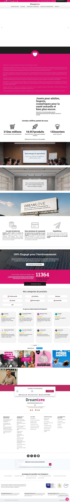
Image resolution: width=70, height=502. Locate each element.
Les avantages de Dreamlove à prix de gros (7, 424)
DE (35, 410)
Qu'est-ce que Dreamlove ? (46, 419)
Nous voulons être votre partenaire (48, 423)
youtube (41, 456)
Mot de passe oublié (23, 394)
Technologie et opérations (33, 6)
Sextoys (13, 300)
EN (32, 410)
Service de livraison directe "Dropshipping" (21, 420)
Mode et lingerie (36, 300)
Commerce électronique (35, 420)
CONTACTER (60, 427)
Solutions (22, 6)
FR (34, 410)
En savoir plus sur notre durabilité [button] (35, 264)
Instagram (28, 456)
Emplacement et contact (47, 431)
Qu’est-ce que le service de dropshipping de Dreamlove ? (7, 420)
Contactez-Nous (36, 284)
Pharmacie (57, 296)
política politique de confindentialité (44, 467)
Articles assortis (13, 296)
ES (30, 410)
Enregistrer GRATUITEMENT (45, 394)
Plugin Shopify (19, 446)
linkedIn (38, 456)
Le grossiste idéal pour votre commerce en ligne (7, 432)
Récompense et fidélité (34, 426)
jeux (12, 304)
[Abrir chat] (67, 499)
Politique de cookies (61, 422)
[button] (2, 28)
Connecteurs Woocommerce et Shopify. (20, 435)
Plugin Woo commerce (21, 444)
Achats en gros (33, 429)
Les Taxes (59, 426)
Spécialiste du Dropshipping (46, 6)
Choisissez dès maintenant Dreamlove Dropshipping (21, 441)
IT (37, 410)
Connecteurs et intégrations (20, 432)
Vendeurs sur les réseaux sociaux (33, 422)
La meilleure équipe (47, 425)
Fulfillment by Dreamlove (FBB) (21, 429)
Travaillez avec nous (48, 427)
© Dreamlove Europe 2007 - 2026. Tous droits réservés (11, 500)
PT (39, 410)
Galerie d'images (47, 428)
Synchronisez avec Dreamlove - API (20, 438)
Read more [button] (3, 321)
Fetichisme (35, 296)
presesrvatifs (58, 300)
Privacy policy (60, 421)
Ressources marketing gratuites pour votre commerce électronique (7, 428)
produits (57, 6)
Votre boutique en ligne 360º (21, 448)
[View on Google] (2, 314)
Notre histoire (46, 421)
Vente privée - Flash (34, 424)
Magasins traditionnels (34, 427)
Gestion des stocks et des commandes (21, 426)
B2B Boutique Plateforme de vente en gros (21, 423)
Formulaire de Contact (33, 394)
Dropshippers (32, 418)
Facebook (31, 456)
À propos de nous (15, 6)
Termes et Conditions (62, 419)
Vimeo (35, 456)
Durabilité (59, 424)
